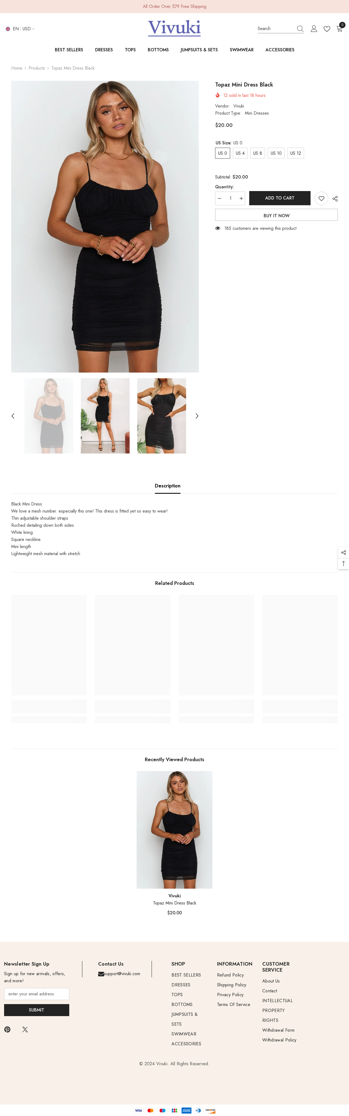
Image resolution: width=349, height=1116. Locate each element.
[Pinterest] (7, 1029)
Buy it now (277, 216)
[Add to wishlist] (321, 198)
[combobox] (276, 28)
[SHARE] (333, 198)
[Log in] (314, 29)
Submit (36, 1010)
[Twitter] (25, 1029)
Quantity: (224, 187)
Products (37, 68)
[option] (105, 227)
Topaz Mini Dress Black (174, 903)
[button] (13, 416)
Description (167, 485)
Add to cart (280, 198)
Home (16, 68)
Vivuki (238, 106)
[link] (49, 709)
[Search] (281, 28)
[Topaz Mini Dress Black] (174, 830)
